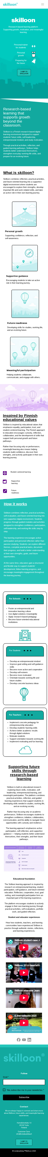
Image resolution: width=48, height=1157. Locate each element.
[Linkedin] (29, 1040)
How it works (15, 504)
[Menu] (42, 4)
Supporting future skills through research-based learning (24, 773)
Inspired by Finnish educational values (20, 418)
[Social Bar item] (24, 1040)
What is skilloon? (18, 173)
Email (6, 1077)
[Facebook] (19, 1040)
